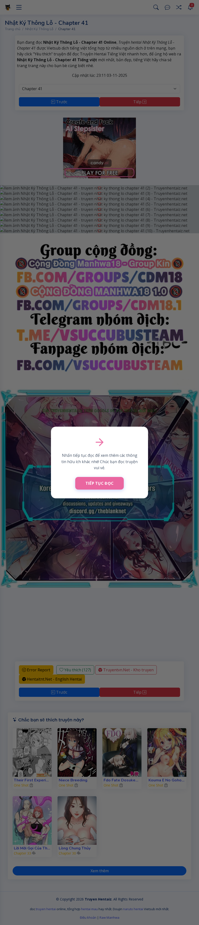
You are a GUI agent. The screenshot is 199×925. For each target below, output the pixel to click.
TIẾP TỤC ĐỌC (99, 483)
